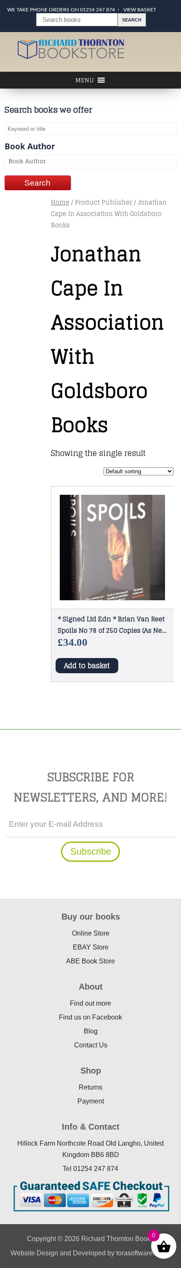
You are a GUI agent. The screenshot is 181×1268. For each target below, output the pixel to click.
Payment (90, 1101)
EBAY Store (91, 947)
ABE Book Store (90, 961)
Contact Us (90, 1045)
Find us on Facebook (90, 1017)
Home (60, 202)
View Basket (139, 9)
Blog (91, 1031)
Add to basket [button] (87, 666)
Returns (90, 1087)
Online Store (90, 933)
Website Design (34, 1253)
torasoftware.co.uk (143, 1253)
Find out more (90, 1003)
